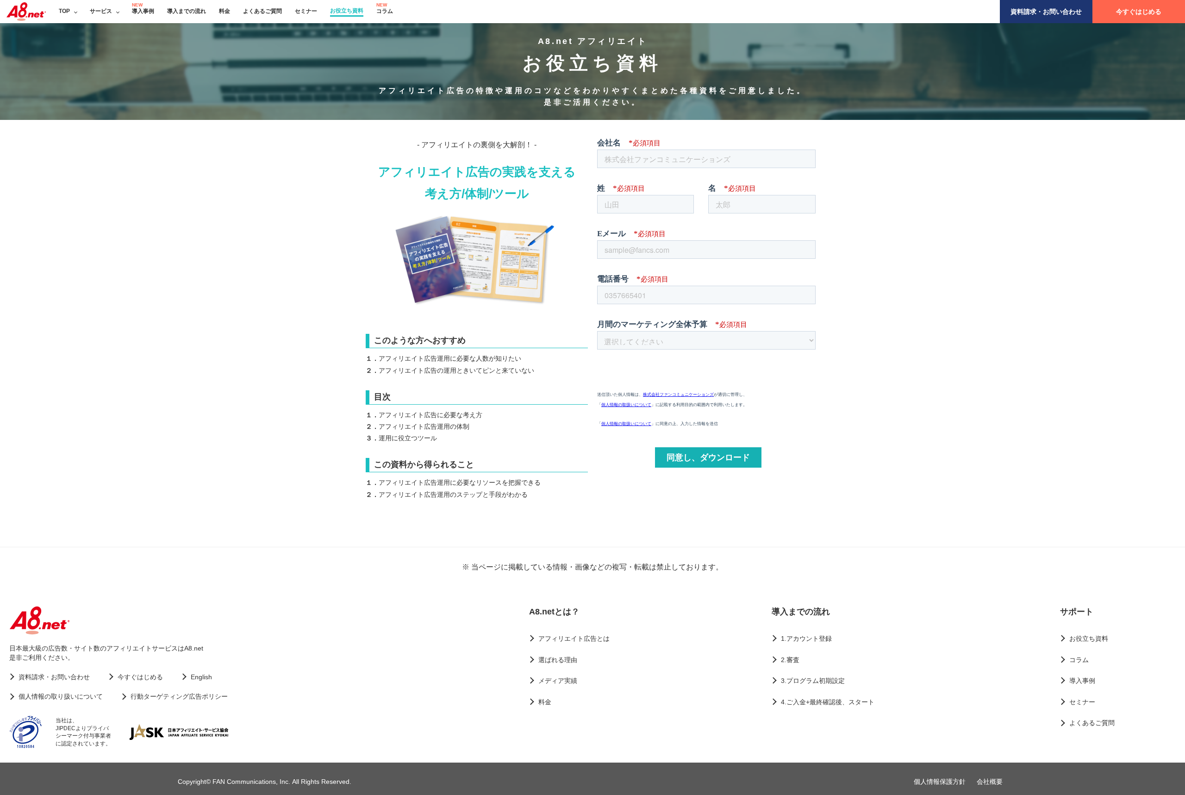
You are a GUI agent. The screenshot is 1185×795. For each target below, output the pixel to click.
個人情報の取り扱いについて (61, 696)
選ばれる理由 (557, 660)
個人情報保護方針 (940, 781)
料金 (224, 11)
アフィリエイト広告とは (574, 638)
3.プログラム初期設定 (813, 680)
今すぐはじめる (1138, 11)
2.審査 (790, 660)
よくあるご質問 (262, 11)
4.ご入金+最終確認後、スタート (827, 702)
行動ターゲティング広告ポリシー (179, 696)
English (201, 677)
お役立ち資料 (346, 10)
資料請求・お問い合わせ (1046, 11)
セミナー (306, 11)
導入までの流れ (186, 11)
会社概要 (990, 781)
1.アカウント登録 (806, 638)
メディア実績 (557, 680)
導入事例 (143, 11)
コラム (384, 11)
